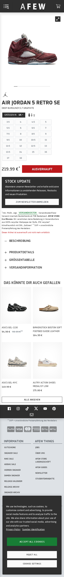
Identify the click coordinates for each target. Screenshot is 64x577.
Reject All (32, 554)
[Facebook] (9, 408)
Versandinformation (25, 267)
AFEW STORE (32, 6)
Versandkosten (27, 212)
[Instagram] (18, 408)
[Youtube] (45, 408)
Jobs (37, 447)
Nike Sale (9, 459)
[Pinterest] (54, 408)
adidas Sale (10, 464)
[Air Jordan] (5, 94)
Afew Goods (41, 467)
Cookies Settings (32, 563)
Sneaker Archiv (12, 492)
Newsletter (41, 473)
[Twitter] (36, 408)
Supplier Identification (33, 529)
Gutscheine (10, 447)
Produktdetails (21, 252)
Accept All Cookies (32, 541)
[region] (31, 535)
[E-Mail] (32, 414)
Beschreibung (20, 241)
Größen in (12, 114)
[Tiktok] (27, 408)
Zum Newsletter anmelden (32, 201)
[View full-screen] (57, 19)
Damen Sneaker (12, 475)
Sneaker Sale (11, 453)
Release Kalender (13, 481)
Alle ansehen (32, 399)
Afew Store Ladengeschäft (43, 460)
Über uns (40, 453)
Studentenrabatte (44, 478)
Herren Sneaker (12, 470)
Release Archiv (11, 487)
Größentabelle (22, 260)
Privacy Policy (13, 529)
